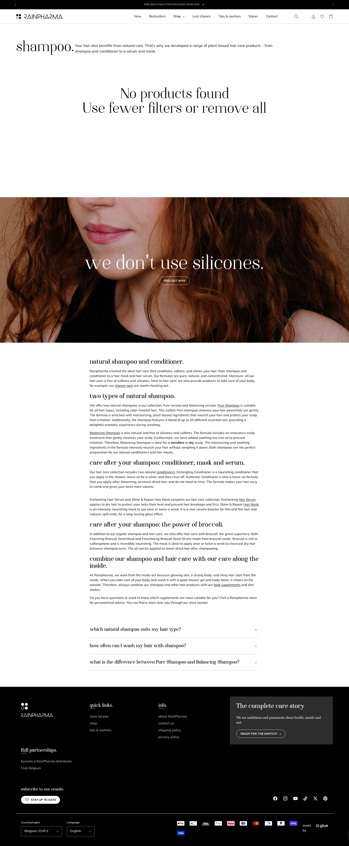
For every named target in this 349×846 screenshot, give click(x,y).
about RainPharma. (173, 716)
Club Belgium (31, 768)
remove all (234, 109)
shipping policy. (170, 730)
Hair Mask (251, 504)
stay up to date (43, 800)
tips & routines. (101, 730)
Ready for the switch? (259, 733)
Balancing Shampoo (105, 433)
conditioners (166, 472)
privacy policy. (169, 737)
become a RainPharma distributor (46, 761)
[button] (296, 17)
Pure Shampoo (229, 405)
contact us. (166, 723)
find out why (174, 280)
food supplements (227, 585)
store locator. (99, 716)
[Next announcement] (333, 4)
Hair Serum (247, 499)
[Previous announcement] (15, 4)
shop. (94, 723)
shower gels (124, 386)
